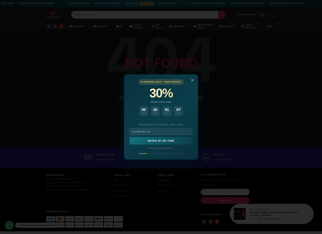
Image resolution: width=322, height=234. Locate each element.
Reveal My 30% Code (161, 141)
